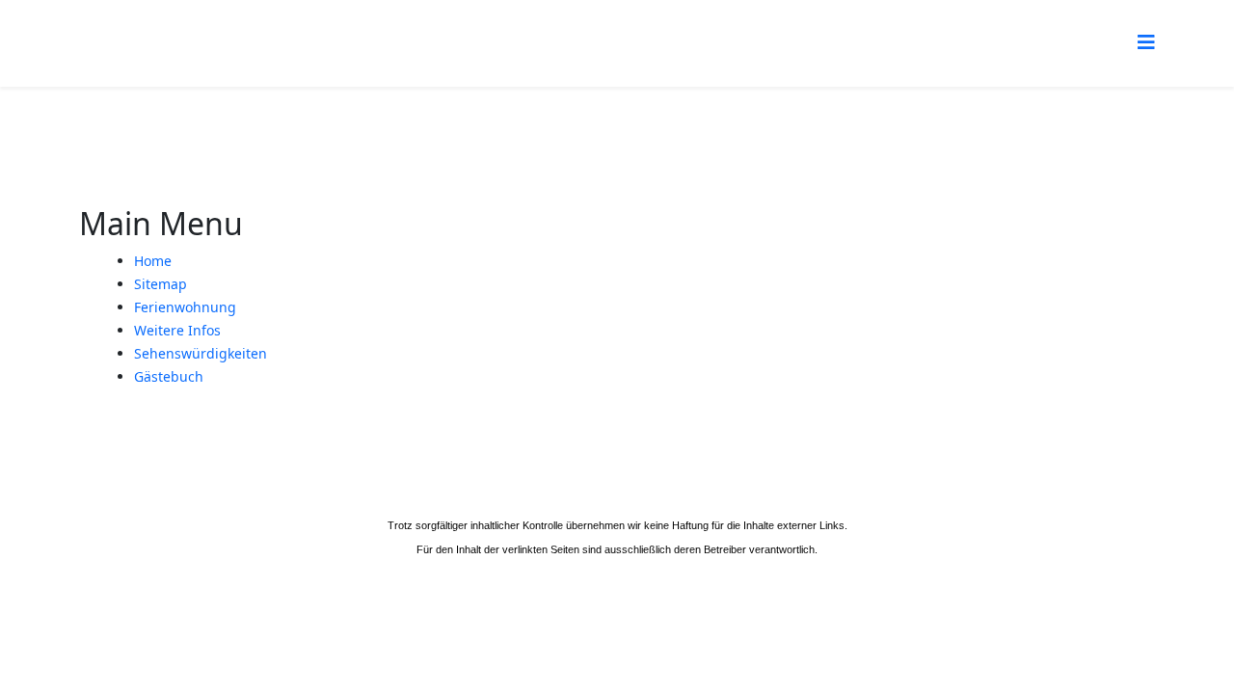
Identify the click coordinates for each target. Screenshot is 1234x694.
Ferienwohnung (185, 307)
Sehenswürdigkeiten (200, 353)
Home (153, 261)
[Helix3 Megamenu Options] (1146, 42)
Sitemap (160, 284)
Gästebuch (168, 376)
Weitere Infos (177, 330)
